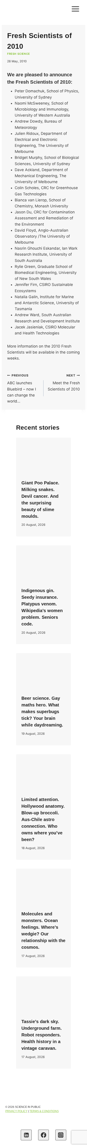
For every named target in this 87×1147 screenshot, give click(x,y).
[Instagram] (60, 1135)
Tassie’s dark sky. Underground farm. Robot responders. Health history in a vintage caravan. (41, 1035)
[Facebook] (43, 1135)
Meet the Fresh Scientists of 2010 (64, 382)
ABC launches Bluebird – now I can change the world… (21, 388)
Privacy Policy (16, 1111)
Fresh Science (18, 53)
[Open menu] (75, 8)
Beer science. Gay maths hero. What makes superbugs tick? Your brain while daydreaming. (42, 711)
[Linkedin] (26, 1135)
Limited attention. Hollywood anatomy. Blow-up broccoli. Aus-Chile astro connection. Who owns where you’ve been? (43, 819)
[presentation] (43, 456)
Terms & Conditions (44, 1111)
